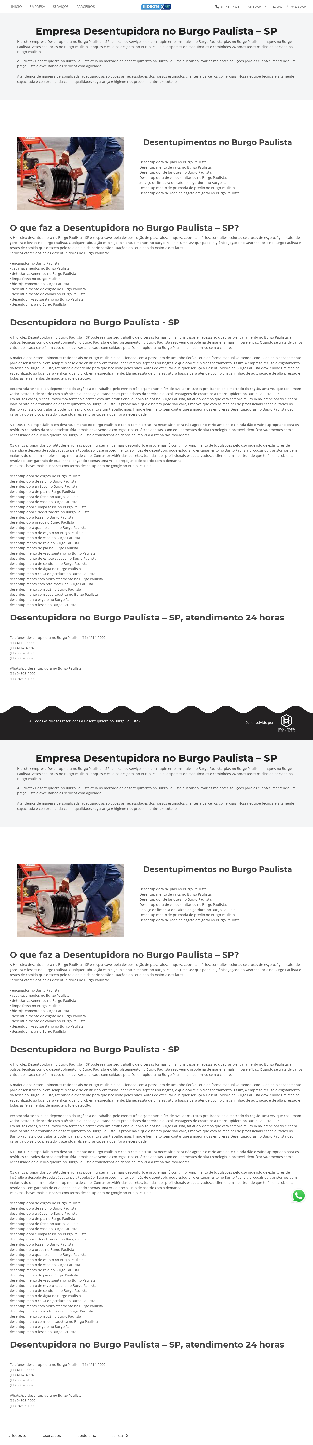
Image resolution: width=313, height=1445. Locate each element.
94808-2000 (298, 6)
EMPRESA (37, 6)
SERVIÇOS (61, 6)
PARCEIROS (86, 6)
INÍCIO (16, 6)
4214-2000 (254, 6)
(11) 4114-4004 (230, 6)
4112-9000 (276, 6)
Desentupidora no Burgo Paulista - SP (114, 721)
